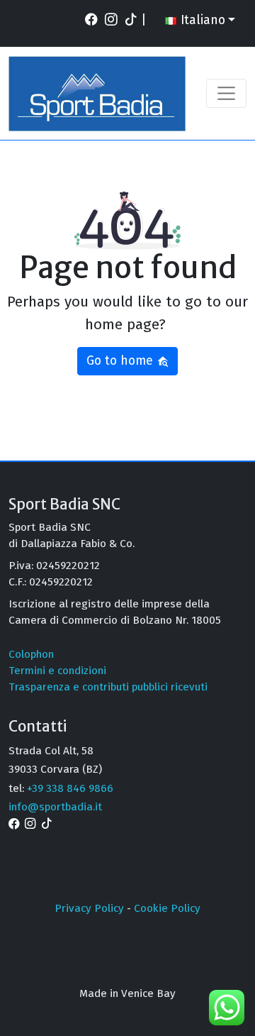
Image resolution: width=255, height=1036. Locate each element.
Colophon (31, 654)
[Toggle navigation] (226, 93)
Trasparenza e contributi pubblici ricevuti (108, 686)
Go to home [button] (121, 360)
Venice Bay (148, 993)
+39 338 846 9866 (70, 788)
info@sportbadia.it (55, 806)
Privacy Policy (89, 908)
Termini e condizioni (57, 670)
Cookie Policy (167, 908)
